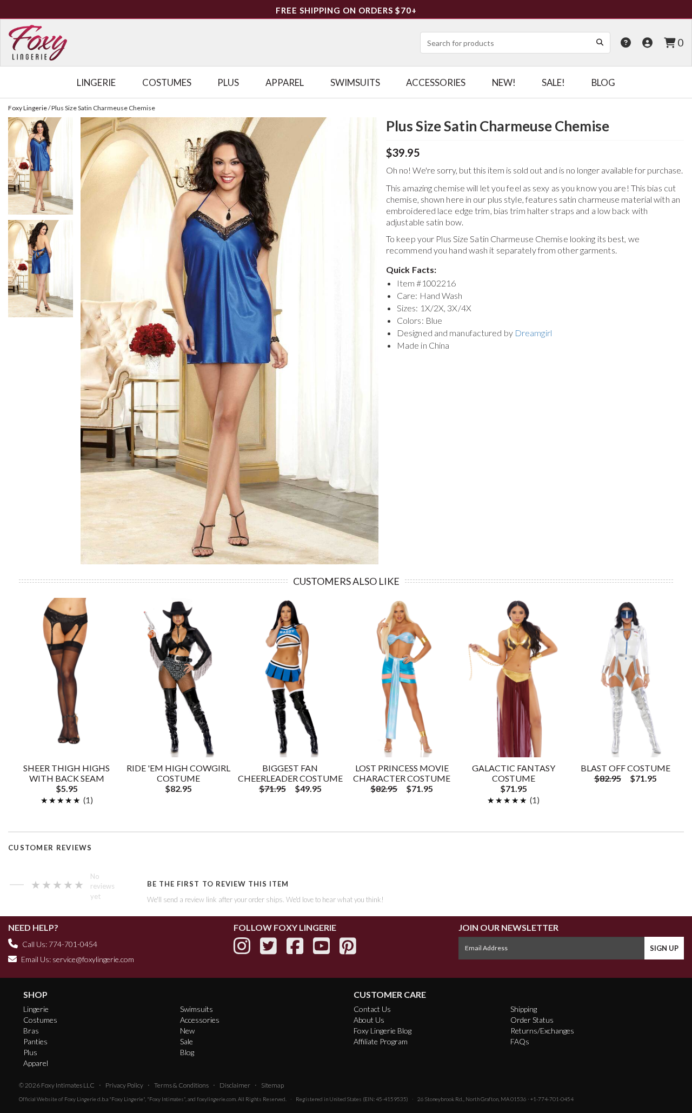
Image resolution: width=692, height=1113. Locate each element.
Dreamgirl (533, 333)
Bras (31, 1030)
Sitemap (272, 1085)
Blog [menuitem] (603, 82)
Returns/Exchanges (542, 1030)
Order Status (532, 1019)
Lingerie (36, 1009)
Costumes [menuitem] (166, 82)
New (187, 1030)
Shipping (523, 1009)
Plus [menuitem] (228, 82)
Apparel (35, 1063)
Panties (35, 1041)
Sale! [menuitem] (553, 82)
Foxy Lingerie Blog (382, 1030)
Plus (30, 1052)
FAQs (519, 1041)
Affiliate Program (381, 1041)
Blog (187, 1052)
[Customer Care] (626, 42)
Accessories (199, 1019)
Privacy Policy (124, 1085)
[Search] (599, 42)
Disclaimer (234, 1085)
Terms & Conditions (181, 1085)
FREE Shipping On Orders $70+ (346, 10)
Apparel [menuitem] (284, 82)
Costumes (40, 1019)
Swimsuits (196, 1009)
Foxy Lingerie (80, 1099)
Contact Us (372, 1009)
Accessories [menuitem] (435, 82)
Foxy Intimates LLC (68, 1085)
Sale (186, 1041)
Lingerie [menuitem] (96, 82)
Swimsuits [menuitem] (355, 82)
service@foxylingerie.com (93, 959)
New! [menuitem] (504, 82)
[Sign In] (647, 42)
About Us (369, 1019)
